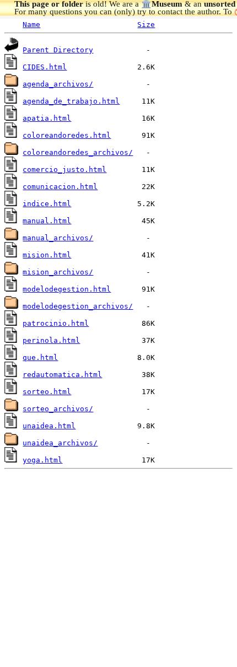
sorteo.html (47, 392)
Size (146, 24)
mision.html (47, 255)
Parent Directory (58, 50)
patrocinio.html (56, 323)
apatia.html (47, 118)
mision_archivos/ (58, 272)
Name (31, 24)
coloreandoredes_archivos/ (78, 152)
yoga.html (42, 460)
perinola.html (51, 340)
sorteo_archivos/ (58, 409)
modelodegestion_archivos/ (78, 306)
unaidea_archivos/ (60, 443)
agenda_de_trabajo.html (71, 101)
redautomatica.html (62, 374)
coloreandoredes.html (67, 135)
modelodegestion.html (67, 289)
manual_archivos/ (58, 238)
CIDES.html (45, 67)
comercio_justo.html (64, 169)
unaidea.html (49, 426)
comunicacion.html (60, 186)
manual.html (47, 221)
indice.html (47, 204)
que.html (40, 357)
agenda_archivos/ (58, 84)
